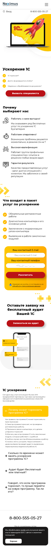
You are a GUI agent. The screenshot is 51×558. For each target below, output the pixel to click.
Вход (9, 11)
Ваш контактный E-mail (25, 250)
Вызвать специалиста (25, 93)
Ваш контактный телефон (25, 260)
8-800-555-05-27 (39, 11)
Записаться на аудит (26, 323)
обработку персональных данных (26, 286)
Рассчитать (25, 275)
